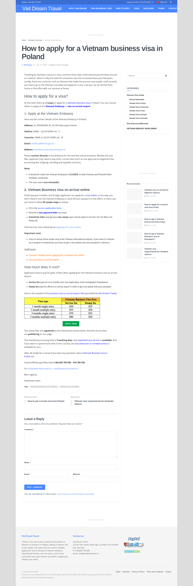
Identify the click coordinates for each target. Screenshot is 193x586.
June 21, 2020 (151, 242)
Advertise (126, 572)
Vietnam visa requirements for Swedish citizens (156, 251)
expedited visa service (89, 340)
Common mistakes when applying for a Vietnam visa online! (56, 255)
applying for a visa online (68, 227)
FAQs (136, 8)
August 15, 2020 (152, 211)
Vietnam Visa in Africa (137, 103)
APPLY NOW (71, 324)
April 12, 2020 (151, 196)
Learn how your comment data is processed (75, 494)
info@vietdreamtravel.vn (39, 368)
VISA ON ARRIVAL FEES (101, 8)
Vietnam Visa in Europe (52, 40)
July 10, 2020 (150, 258)
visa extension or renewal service (91, 343)
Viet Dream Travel (41, 8)
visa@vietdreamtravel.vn (66, 368)
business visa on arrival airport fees (67, 293)
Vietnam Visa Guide (35, 40)
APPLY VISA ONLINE (78, 8)
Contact (168, 572)
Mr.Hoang (28, 65)
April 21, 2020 (151, 225)
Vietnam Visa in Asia (137, 111)
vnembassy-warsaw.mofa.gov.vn (50, 149)
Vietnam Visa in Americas (139, 107)
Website (76, 474)
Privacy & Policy (138, 572)
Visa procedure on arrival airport (44, 260)
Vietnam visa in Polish (69, 387)
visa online (91, 195)
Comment (29, 429)
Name (27, 462)
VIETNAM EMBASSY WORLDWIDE (142, 128)
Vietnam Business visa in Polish (43, 387)
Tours (161, 8)
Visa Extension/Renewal (137, 123)
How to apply (123, 8)
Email (27, 474)
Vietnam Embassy (55, 106)
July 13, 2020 (41, 65)
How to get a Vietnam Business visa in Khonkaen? (154, 236)
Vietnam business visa (79, 102)
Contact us (175, 8)
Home (24, 40)
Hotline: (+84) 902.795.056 (31, 2)
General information (136, 99)
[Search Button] (166, 75)
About (118, 572)
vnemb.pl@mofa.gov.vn (42, 143)
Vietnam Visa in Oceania (138, 118)
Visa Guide (148, 8)
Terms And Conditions (155, 572)
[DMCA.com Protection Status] (132, 551)
